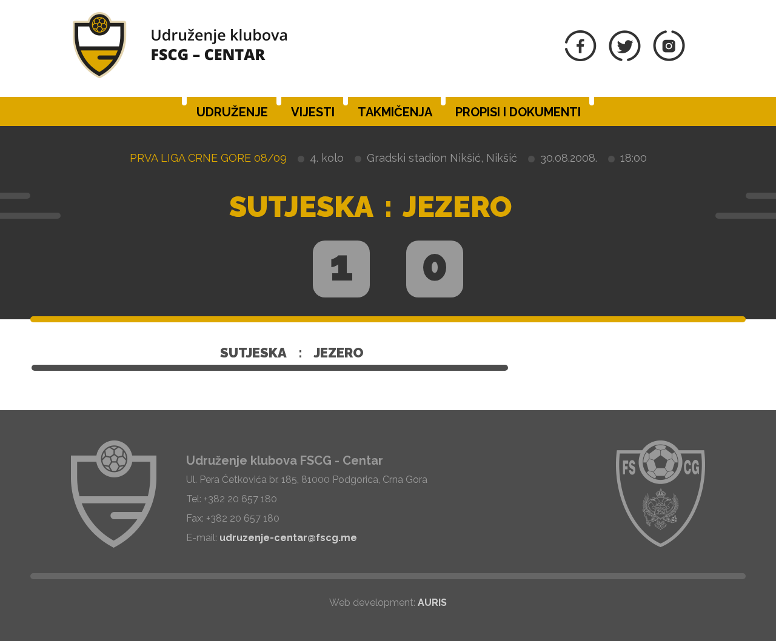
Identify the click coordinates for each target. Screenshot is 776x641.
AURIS (432, 602)
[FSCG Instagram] (669, 58)
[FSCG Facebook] (581, 58)
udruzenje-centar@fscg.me (288, 537)
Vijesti (313, 112)
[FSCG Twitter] (625, 58)
